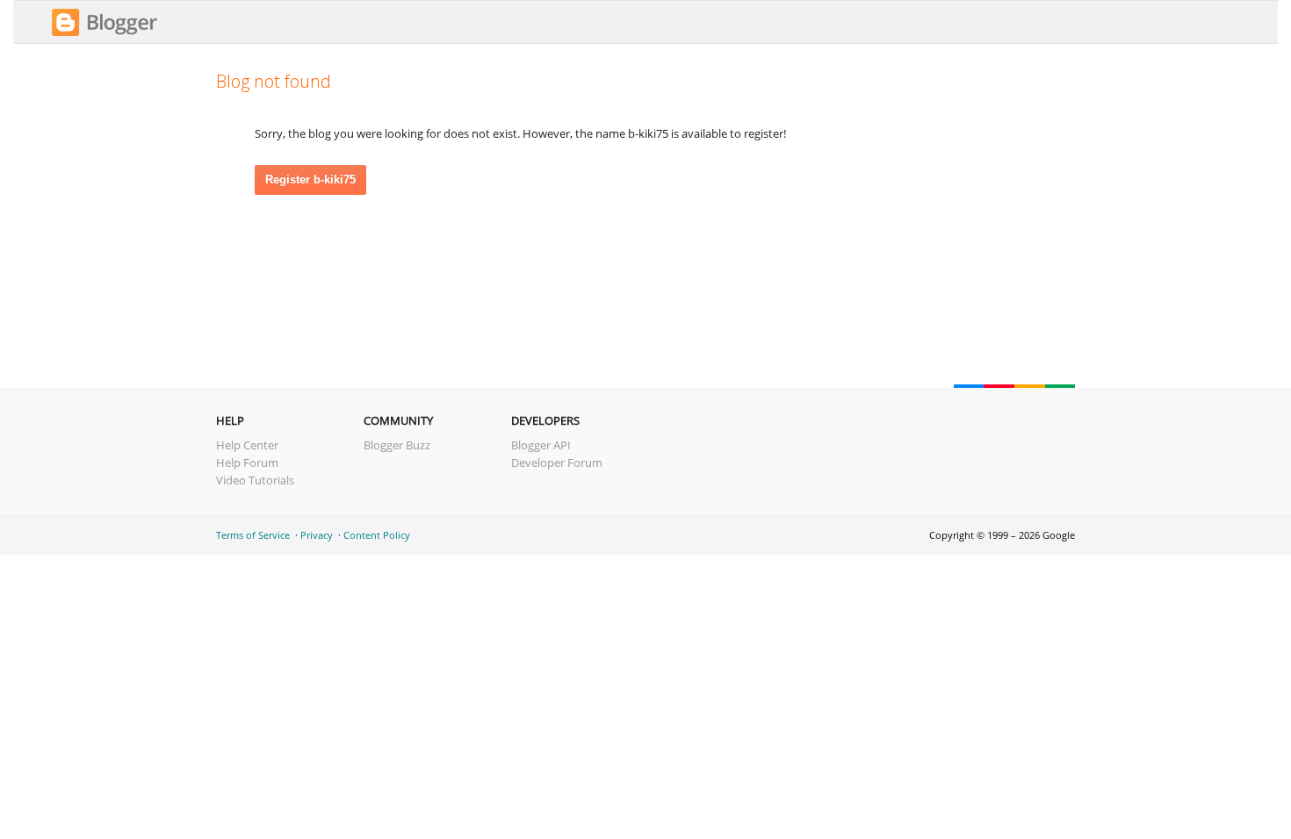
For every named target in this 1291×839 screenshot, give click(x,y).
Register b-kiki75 (310, 179)
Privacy (316, 534)
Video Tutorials (255, 480)
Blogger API (541, 445)
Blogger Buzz (397, 445)
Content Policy (376, 534)
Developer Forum (556, 462)
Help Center (247, 445)
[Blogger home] (104, 33)
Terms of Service (253, 534)
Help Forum (247, 462)
